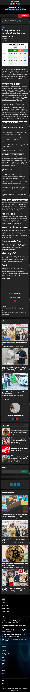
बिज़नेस (5, 560)
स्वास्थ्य (12, 446)
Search (4, 467)
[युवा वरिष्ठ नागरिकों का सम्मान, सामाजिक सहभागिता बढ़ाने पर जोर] (15, 332)
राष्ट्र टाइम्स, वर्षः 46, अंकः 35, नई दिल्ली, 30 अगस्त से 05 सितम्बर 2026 (6, 440)
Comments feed (5, 608)
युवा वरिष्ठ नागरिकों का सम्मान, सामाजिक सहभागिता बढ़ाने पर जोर (14, 343)
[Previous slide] (25, 425)
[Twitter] (15, 419)
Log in (3, 602)
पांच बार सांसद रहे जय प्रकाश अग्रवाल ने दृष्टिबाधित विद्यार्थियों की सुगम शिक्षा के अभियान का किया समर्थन (14, 368)
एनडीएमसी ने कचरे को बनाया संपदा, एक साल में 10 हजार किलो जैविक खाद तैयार (14, 392)
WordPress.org (5, 611)
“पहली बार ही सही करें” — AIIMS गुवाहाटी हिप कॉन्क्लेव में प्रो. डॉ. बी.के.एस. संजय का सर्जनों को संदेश (6, 449)
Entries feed (5, 605)
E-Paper (12, 438)
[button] (2, 15)
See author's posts (15, 297)
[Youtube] (14, 4)
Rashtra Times (15, 7)
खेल (3, 657)
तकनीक (3, 660)
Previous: (12, 307)
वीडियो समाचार (25, 15)
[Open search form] (16, 15)
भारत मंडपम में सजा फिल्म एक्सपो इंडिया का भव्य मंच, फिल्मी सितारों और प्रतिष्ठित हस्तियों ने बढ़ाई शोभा (6, 432)
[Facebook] (11, 4)
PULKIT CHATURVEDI (8, 36)
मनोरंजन (12, 428)
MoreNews (25, 688)
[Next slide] (27, 425)
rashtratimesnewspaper (8, 346)
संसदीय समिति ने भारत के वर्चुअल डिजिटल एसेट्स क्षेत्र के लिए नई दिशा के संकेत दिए (15, 564)
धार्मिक (3, 667)
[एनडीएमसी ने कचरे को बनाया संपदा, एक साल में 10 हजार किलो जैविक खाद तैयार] (15, 381)
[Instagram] (19, 4)
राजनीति (4, 27)
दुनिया (3, 664)
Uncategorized (5, 654)
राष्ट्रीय (8, 339)
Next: (14, 312)
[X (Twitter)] (16, 4)
